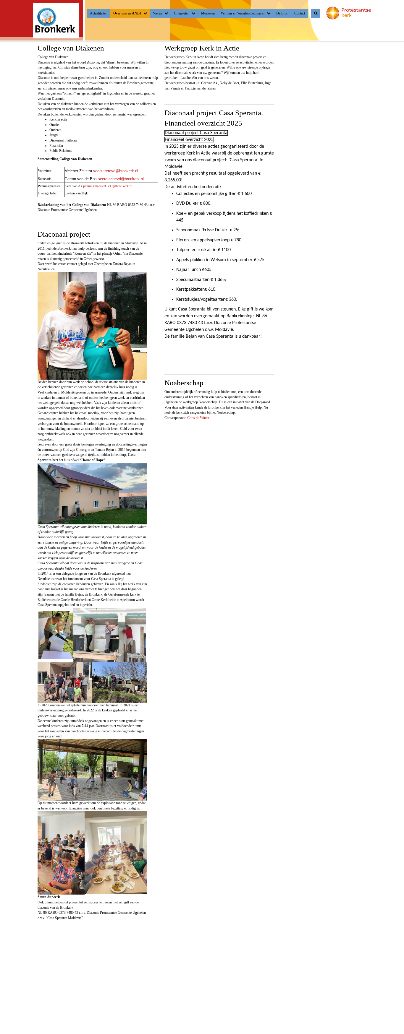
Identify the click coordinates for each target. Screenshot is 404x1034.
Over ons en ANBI (127, 13)
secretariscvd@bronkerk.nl (121, 179)
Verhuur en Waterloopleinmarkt (242, 13)
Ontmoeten (181, 13)
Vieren (157, 13)
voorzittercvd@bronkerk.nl (115, 171)
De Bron (282, 13)
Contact (299, 13)
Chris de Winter (198, 418)
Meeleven (208, 13)
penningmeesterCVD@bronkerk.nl (107, 186)
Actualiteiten (98, 13)
